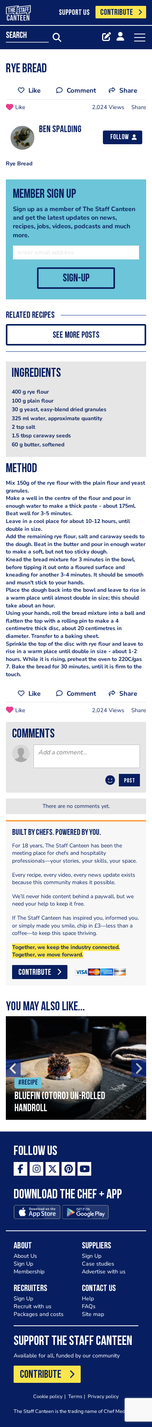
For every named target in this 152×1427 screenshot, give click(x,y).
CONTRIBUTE (116, 13)
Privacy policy (103, 1396)
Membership (29, 1271)
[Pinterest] (68, 1169)
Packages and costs (39, 1314)
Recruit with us (32, 1306)
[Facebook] (20, 1169)
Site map (93, 1314)
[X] (52, 1169)
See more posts (76, 335)
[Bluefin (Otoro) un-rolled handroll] (76, 1068)
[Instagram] (36, 1169)
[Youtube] (84, 1169)
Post (129, 781)
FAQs (88, 1306)
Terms (75, 1396)
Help (88, 1298)
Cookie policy (48, 1396)
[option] (76, 1068)
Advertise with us (103, 1271)
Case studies (98, 1264)
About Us (25, 1256)
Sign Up (23, 1264)
